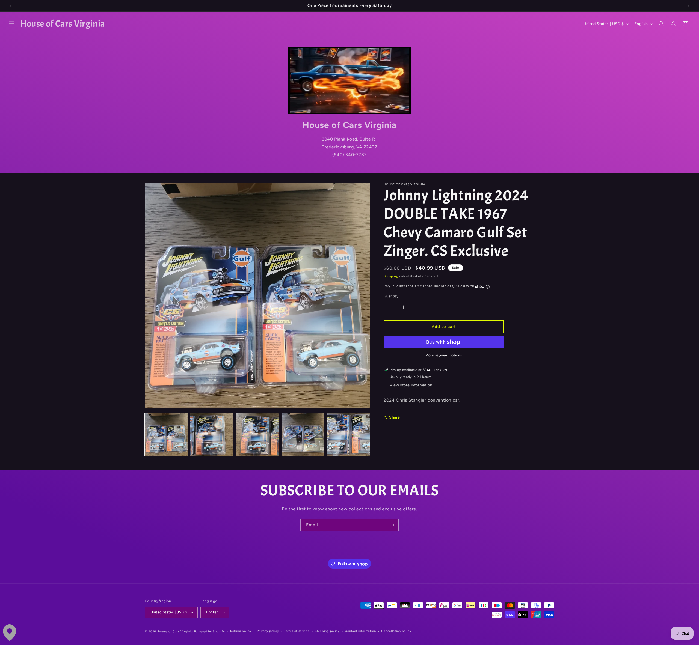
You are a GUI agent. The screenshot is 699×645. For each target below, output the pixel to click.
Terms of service (296, 631)
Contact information (360, 631)
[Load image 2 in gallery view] (211, 434)
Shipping (391, 276)
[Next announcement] (688, 6)
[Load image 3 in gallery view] (257, 434)
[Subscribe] (392, 525)
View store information (411, 385)
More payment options (443, 355)
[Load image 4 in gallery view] (303, 434)
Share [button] (394, 417)
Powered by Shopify (209, 631)
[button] (11, 24)
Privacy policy (268, 631)
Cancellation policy (396, 631)
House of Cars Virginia (175, 631)
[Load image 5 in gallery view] (348, 434)
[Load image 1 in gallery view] (166, 434)
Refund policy (240, 631)
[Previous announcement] (11, 6)
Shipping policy (327, 631)
